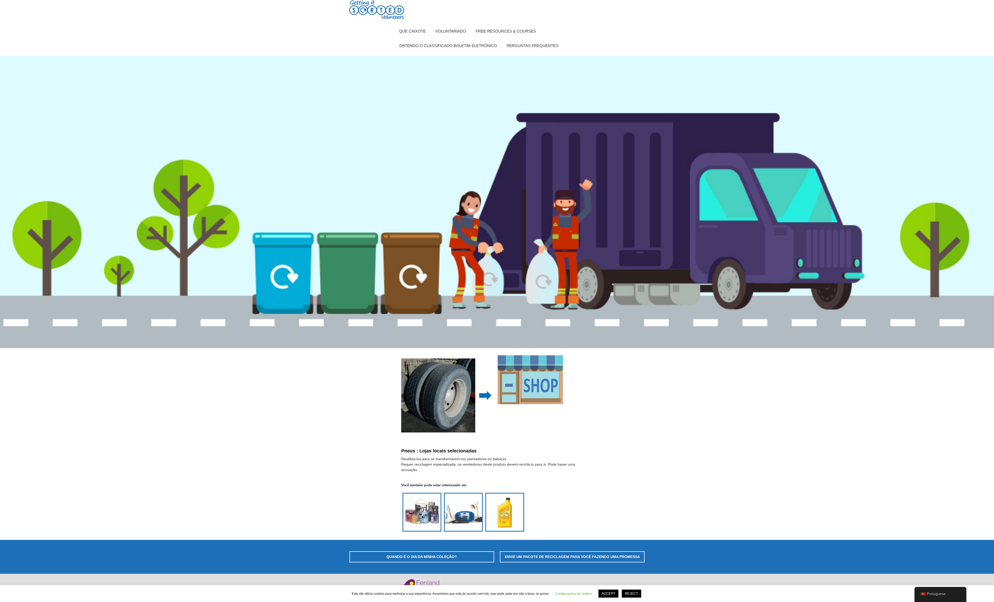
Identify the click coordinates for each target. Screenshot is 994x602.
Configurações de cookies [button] (573, 594)
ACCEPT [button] (608, 594)
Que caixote (412, 31)
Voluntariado (450, 31)
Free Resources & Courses (506, 31)
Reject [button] (631, 594)
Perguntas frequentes (532, 45)
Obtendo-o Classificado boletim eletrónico (448, 45)
